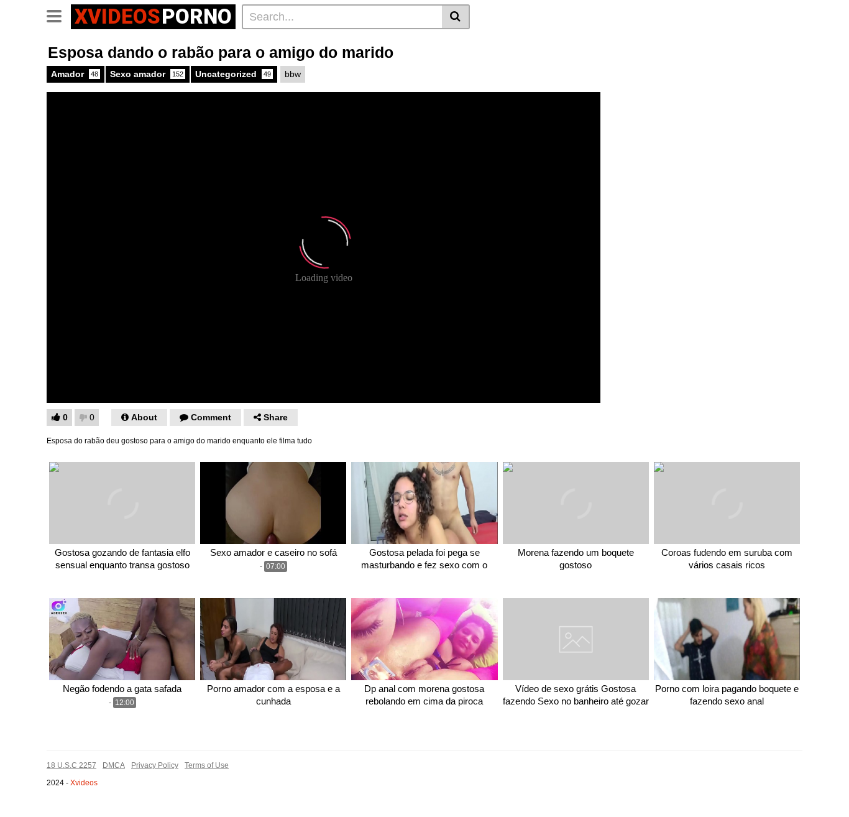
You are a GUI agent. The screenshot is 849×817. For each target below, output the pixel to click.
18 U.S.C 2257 (71, 765)
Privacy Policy (154, 765)
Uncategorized (233, 74)
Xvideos (84, 782)
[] (456, 16)
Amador (74, 74)
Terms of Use (207, 765)
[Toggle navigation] (59, 15)
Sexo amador (146, 74)
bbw (293, 74)
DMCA (114, 765)
